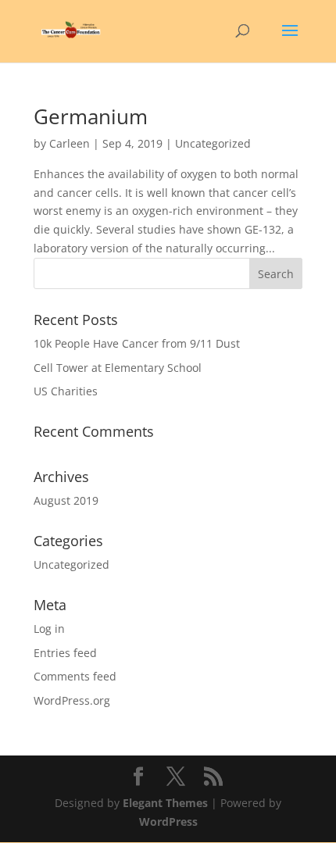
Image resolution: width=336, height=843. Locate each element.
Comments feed (75, 676)
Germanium (91, 116)
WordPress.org (72, 700)
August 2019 (66, 500)
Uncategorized (71, 564)
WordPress (168, 821)
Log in (49, 628)
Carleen (69, 143)
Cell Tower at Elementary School (118, 367)
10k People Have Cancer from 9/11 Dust (137, 343)
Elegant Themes (165, 802)
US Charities (66, 391)
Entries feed (65, 652)
